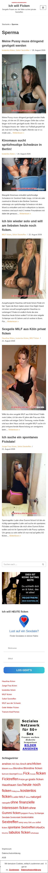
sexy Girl (27, 822)
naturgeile (6, 803)
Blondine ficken (32, 768)
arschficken (34, 763)
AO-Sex (16, 764)
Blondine (18, 768)
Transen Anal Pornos (10, 712)
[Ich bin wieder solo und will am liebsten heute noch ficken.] (24, 269)
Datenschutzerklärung (11, 853)
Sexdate (6, 817)
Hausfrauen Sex (12, 784)
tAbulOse (5, 833)
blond (11, 768)
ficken (41, 773)
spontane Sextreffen (21, 827)
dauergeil (13, 774)
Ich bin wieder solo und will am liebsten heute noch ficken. (22, 225)
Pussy (31, 813)
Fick (26, 773)
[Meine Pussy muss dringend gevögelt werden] (24, 83)
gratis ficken (36, 779)
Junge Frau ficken (9, 446)
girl (26, 779)
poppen (24, 813)
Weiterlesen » (18, 133)
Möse (28, 797)
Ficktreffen (10, 779)
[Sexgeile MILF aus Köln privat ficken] (24, 377)
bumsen (5, 774)
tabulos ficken (19, 832)
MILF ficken (6, 235)
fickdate (33, 774)
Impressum (7, 849)
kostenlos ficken (8, 50)
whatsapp (35, 833)
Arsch (23, 763)
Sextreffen (10, 822)
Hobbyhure (16, 791)
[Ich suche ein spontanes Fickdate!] (24, 484)
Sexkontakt (15, 817)
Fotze (22, 779)
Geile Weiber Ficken (10, 707)
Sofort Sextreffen (23, 50)
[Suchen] (43, 564)
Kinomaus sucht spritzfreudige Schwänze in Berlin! (22, 145)
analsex (7, 763)
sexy (21, 822)
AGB (4, 857)
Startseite (6, 24)
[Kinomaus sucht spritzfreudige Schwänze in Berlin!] (24, 174)
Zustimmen (14, 870)
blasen (5, 768)
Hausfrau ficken (8, 338)
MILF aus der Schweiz (11, 703)
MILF (22, 796)
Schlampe (39, 813)
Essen (20, 774)
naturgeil (35, 796)
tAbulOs (40, 827)
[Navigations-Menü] (43, 7)
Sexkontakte (27, 817)
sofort (33, 822)
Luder (15, 797)
